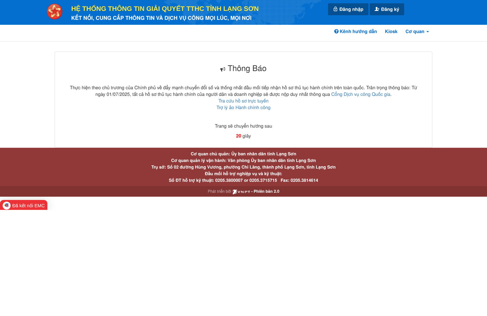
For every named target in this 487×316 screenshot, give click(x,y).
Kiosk (391, 31)
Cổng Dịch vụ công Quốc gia (360, 94)
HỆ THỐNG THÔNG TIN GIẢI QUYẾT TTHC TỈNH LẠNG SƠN (165, 9)
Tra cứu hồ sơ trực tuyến (243, 100)
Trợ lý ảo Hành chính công (243, 107)
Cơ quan (416, 31)
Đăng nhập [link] (350, 9)
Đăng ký (389, 9)
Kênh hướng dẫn (358, 31)
